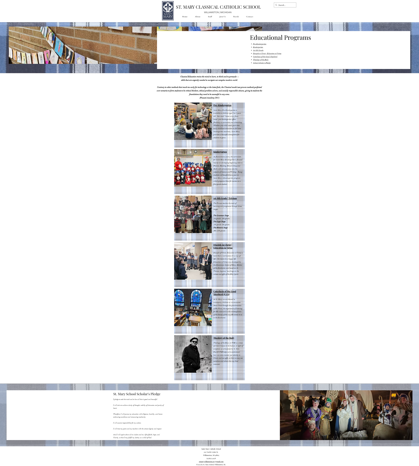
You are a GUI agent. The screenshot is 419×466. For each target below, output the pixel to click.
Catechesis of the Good (224, 291)
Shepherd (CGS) (221, 294)
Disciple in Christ (222, 244)
